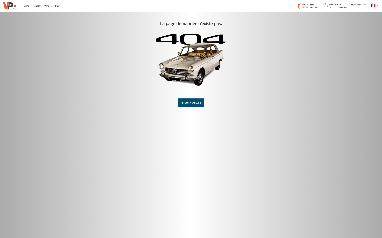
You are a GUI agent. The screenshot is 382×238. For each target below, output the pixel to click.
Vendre (48, 5)
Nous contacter (358, 4)
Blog (57, 5)
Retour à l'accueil (191, 102)
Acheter (37, 5)
